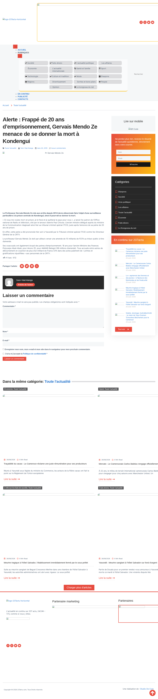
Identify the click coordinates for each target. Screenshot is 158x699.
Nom (5, 332)
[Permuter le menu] (15, 47)
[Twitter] (148, 22)
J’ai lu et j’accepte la (26, 354)
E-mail (6, 340)
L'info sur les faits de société (15, 488)
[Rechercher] (133, 70)
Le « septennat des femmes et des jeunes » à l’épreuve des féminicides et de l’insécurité (137, 278)
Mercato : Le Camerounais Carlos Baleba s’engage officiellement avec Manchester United (138, 265)
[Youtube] (152, 22)
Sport (101, 389)
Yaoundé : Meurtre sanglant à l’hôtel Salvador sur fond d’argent (128, 563)
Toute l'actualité (20, 105)
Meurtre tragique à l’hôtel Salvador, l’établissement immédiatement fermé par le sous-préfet (46, 563)
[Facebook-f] (141, 22)
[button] (22, 266)
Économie (8, 389)
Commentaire (9, 306)
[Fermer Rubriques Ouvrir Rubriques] (20, 56)
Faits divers (104, 488)
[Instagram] (145, 22)
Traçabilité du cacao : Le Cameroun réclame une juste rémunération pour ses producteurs (45, 464)
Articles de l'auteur (25, 285)
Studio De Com (147, 689)
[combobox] (143, 74)
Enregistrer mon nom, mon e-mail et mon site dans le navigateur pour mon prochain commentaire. (47, 349)
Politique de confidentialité (35, 354)
